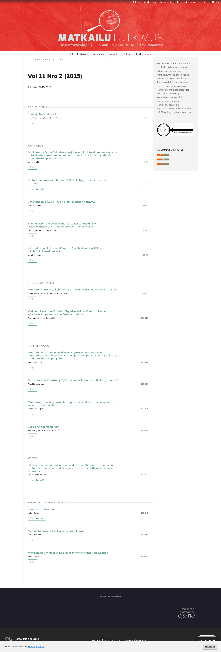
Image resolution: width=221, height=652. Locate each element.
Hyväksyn (210, 646)
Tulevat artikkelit (79, 53)
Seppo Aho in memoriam (43, 426)
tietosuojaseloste (36, 646)
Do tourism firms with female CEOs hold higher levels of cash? (67, 180)
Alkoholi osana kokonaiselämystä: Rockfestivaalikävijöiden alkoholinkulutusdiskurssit (65, 250)
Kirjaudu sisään (187, 1)
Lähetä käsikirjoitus (146, 1)
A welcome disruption (41, 509)
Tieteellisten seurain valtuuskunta (128, 640)
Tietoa (126, 53)
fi (204, 1)
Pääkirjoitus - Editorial (42, 114)
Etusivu (31, 59)
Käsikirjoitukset (144, 53)
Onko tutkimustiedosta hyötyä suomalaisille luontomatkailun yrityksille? (73, 380)
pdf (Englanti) (38, 189)
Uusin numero (99, 53)
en (200, 1)
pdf (33, 123)
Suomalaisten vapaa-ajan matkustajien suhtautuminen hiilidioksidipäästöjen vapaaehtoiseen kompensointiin (62, 225)
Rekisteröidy (167, 1)
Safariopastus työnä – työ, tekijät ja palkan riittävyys (62, 201)
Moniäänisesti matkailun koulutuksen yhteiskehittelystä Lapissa (68, 552)
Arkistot (114, 53)
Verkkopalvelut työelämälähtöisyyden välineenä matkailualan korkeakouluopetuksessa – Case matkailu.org (67, 313)
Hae (216, 1)
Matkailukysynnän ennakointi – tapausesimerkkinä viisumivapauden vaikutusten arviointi (71, 403)
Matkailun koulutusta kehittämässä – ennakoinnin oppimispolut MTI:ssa (73, 289)
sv (208, 1)
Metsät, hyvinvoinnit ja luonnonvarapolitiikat (56, 531)
